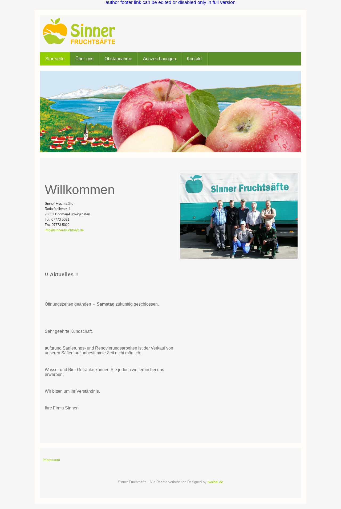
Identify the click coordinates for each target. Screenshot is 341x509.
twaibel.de (215, 482)
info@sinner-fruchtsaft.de (64, 230)
